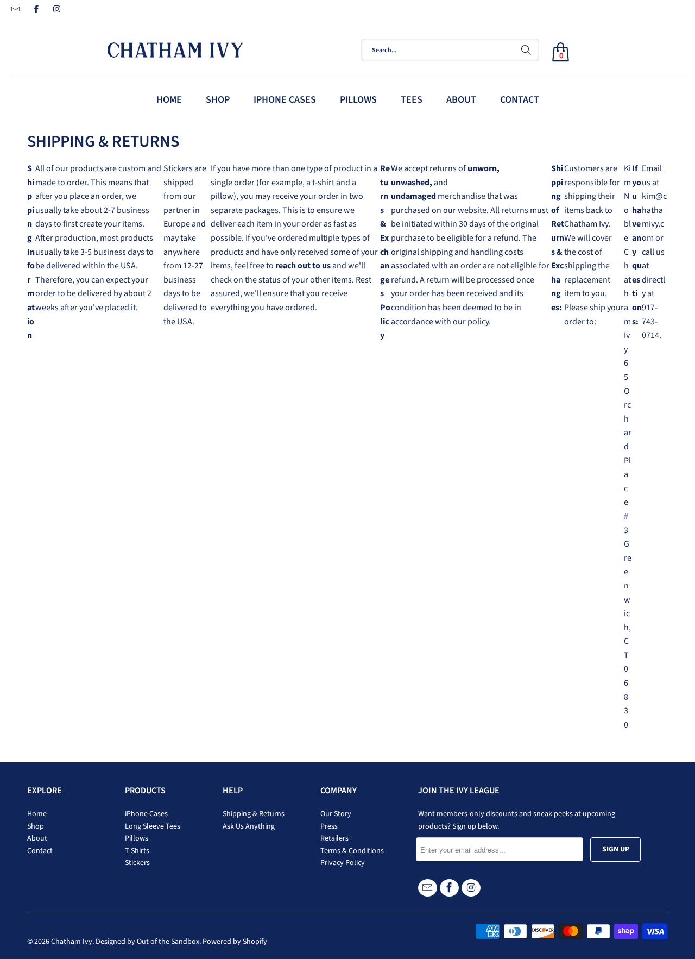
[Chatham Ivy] (212, 48)
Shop (35, 826)
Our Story (335, 813)
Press (329, 826)
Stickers (137, 862)
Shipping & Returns (254, 813)
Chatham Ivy (71, 941)
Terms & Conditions (352, 850)
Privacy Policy (342, 862)
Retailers (334, 838)
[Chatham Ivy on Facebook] (35, 10)
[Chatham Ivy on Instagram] (56, 10)
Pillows (136, 838)
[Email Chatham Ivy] (15, 10)
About (37, 838)
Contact (40, 850)
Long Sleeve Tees (152, 826)
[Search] (526, 50)
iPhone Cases (146, 813)
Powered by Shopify (235, 941)
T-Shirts (137, 850)
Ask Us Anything (249, 826)
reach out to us (303, 266)
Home (37, 813)
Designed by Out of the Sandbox (147, 941)
